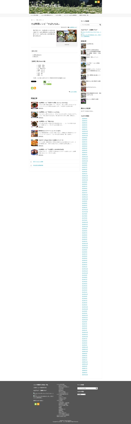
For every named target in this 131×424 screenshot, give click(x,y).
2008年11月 (85, 362)
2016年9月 (84, 228)
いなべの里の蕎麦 (34, 15)
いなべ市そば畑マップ (63, 392)
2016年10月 (85, 226)
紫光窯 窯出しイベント (92, 57)
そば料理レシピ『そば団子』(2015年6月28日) (51, 149)
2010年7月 (84, 338)
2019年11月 (85, 194)
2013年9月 (84, 296)
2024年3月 (84, 171)
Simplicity (69, 420)
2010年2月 (84, 345)
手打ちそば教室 (62, 391)
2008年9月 (84, 366)
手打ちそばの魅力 (62, 385)
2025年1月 (84, 154)
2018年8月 (84, 203)
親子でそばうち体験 (38, 161)
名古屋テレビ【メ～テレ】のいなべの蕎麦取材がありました (93, 71)
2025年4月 (84, 148)
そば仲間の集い (90, 43)
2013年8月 (84, 298)
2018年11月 (85, 196)
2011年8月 (84, 321)
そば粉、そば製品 (62, 397)
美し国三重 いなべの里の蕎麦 (63, 421)
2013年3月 (84, 302)
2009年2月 (84, 357)
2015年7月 (84, 254)
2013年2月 (84, 304)
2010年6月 (84, 340)
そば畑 (60, 406)
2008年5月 (84, 372)
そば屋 (60, 395)
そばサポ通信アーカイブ (64, 413)
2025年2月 (84, 152)
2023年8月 (84, 184)
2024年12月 (85, 156)
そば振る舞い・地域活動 (64, 402)
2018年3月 (84, 207)
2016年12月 (85, 222)
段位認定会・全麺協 (63, 404)
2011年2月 (84, 328)
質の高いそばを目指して (64, 386)
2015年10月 (85, 247)
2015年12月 (85, 243)
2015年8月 (84, 251)
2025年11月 (85, 133)
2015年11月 (85, 245)
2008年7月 (84, 368)
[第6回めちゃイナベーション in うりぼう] (34, 134)
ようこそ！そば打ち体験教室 (70, 15)
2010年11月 (85, 334)
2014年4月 (84, 285)
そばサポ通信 (58, 15)
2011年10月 (85, 319)
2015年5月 (84, 258)
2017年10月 (85, 211)
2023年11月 (85, 177)
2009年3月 (84, 355)
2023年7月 (84, 186)
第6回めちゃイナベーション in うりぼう (50, 130)
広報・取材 (61, 411)
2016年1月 (84, 241)
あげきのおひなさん (91, 87)
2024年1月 (84, 173)
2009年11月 (85, 349)
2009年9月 (84, 353)
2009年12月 (85, 347)
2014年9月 (84, 275)
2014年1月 (84, 292)
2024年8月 (84, 165)
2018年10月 (85, 199)
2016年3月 (84, 237)
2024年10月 (85, 160)
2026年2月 (84, 127)
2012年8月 (84, 311)
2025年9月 (84, 137)
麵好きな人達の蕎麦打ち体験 (93, 81)
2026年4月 (84, 122)
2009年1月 (84, 359)
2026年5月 (84, 120)
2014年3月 (84, 287)
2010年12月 (85, 332)
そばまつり (61, 389)
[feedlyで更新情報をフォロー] (96, 2)
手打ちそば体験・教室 (63, 405)
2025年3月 (84, 150)
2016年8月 (84, 230)
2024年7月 (84, 167)
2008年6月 (84, 370)
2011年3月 (84, 326)
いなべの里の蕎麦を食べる (47, 15)
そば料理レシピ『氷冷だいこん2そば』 (49, 112)
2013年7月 (84, 300)
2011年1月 (84, 330)
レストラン (61, 396)
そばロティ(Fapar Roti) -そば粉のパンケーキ (51, 140)
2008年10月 (85, 364)
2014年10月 (85, 273)
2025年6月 (84, 144)
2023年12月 (85, 175)
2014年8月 (84, 277)
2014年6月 (84, 281)
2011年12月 (85, 315)
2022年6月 (84, 190)
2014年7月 (84, 279)
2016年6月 (84, 235)
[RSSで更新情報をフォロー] (98, 2)
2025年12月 (85, 131)
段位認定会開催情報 (38, 165)
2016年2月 (84, 239)
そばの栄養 (61, 388)
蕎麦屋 (60, 407)
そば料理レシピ (73, 27)
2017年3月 (84, 218)
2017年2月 (84, 220)
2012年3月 (84, 313)
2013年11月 (85, 294)
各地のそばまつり (62, 412)
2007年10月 (85, 374)
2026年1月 (84, 129)
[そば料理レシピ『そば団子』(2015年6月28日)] (34, 153)
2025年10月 (85, 135)
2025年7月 (84, 141)
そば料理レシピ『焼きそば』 (47, 121)
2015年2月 (84, 264)
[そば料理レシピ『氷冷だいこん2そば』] (34, 115)
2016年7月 (84, 232)
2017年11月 (85, 209)
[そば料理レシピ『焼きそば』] (34, 125)
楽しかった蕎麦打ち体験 (92, 99)
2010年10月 (85, 336)
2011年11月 (85, 317)
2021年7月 (84, 192)
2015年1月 (84, 266)
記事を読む (41, 108)
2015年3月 (84, 262)
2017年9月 (84, 213)
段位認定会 (61, 390)
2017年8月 (84, 216)
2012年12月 (85, 307)
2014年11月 (85, 271)
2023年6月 (84, 188)
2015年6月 (84, 256)
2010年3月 (84, 343)
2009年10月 (85, 351)
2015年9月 (84, 249)
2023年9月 (84, 182)
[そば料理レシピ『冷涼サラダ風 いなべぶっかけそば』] (34, 106)
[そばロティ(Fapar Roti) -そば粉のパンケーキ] (34, 143)
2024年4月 (84, 169)
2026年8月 (84, 118)
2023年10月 (85, 180)
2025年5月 (84, 146)
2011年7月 (84, 323)
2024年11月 (85, 158)
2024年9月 (84, 163)
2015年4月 (84, 260)
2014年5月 (84, 283)
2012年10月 (85, 309)
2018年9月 (84, 201)
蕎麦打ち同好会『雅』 (84, 15)
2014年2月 (84, 290)
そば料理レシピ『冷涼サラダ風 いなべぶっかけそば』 (53, 102)
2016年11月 (85, 224)
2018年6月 (84, 205)
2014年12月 (85, 268)
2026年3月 (84, 124)
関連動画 (60, 410)
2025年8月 (84, 139)
